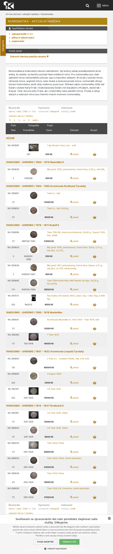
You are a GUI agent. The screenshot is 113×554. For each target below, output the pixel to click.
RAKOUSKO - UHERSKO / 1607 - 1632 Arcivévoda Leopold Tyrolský (45, 351)
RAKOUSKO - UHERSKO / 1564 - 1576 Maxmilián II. (35, 162)
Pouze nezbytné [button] (45, 542)
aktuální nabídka (31, 14)
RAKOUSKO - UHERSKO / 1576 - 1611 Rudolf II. (32, 225)
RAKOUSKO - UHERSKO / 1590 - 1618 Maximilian (34, 312)
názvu (12, 111)
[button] (56, 548)
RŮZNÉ (10, 138)
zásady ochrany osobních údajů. (63, 535)
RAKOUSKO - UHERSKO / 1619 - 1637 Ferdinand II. (35, 405)
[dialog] (56, 534)
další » (36, 120)
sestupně (54, 111)
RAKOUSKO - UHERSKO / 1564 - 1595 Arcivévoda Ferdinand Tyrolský (46, 186)
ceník (72, 111)
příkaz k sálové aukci (23, 37)
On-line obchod (13, 14)
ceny (18, 111)
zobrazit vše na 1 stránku (21, 116)
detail (75, 154)
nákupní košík (19, 34)
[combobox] (109, 518)
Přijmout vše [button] (69, 542)
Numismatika (47, 14)
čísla (25, 111)
